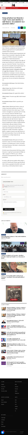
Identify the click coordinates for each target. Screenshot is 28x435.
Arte (16, 399)
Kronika (2, 388)
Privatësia (22, 431)
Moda (2, 422)
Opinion (2, 404)
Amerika (16, 386)
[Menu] (2, 5)
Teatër (16, 408)
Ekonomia (3, 386)
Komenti (4, 199)
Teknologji (3, 417)
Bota (16, 384)
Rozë (2, 424)
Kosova (16, 388)
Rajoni (16, 391)
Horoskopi (3, 426)
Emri (4, 189)
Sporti (2, 399)
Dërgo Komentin (9, 209)
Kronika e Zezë (4, 391)
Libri (16, 404)
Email (4, 194)
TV (15, 410)
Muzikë (16, 406)
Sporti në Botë (4, 402)
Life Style (3, 419)
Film (16, 402)
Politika (5, 13)
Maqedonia (17, 393)
